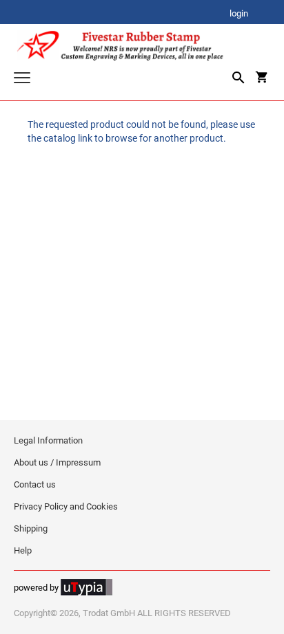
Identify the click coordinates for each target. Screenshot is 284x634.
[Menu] (22, 79)
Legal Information (48, 440)
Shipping (31, 528)
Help (23, 550)
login (239, 14)
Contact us (35, 484)
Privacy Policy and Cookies (66, 506)
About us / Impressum (57, 462)
